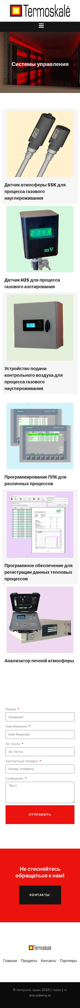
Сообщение (15, 778)
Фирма (11, 709)
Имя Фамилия (17, 726)
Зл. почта (13, 744)
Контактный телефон (22, 761)
